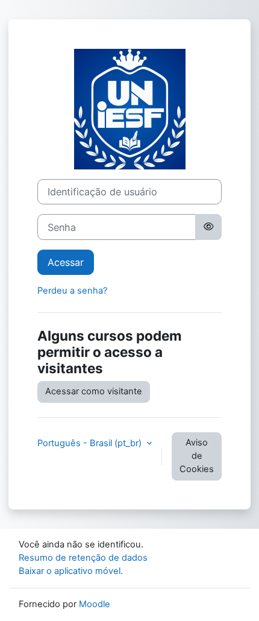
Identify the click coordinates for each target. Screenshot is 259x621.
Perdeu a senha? (72, 290)
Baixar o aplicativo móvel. (71, 571)
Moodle (94, 604)
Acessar (66, 262)
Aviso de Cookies (196, 455)
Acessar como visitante (93, 391)
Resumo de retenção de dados (83, 557)
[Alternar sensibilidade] (208, 226)
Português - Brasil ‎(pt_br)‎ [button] (90, 443)
